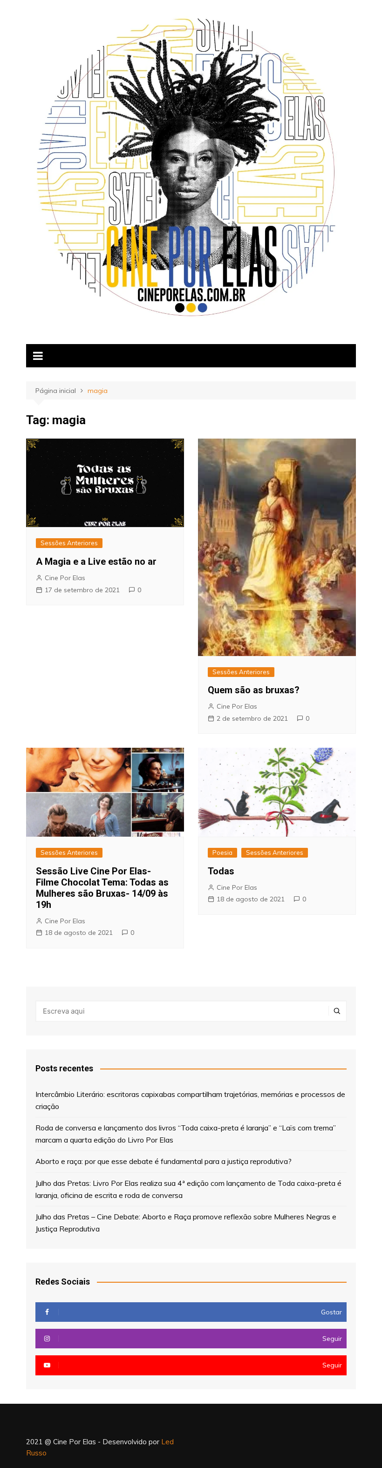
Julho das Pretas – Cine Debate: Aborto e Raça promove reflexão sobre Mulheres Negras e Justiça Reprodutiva (185, 1222)
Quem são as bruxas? (254, 690)
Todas (221, 871)
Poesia (222, 852)
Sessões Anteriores (69, 543)
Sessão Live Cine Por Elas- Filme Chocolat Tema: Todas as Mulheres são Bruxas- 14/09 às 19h (102, 888)
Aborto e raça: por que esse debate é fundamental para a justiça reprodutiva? (163, 1161)
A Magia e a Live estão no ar (96, 561)
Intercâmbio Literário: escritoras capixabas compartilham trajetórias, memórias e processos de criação (190, 1100)
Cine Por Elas (65, 578)
